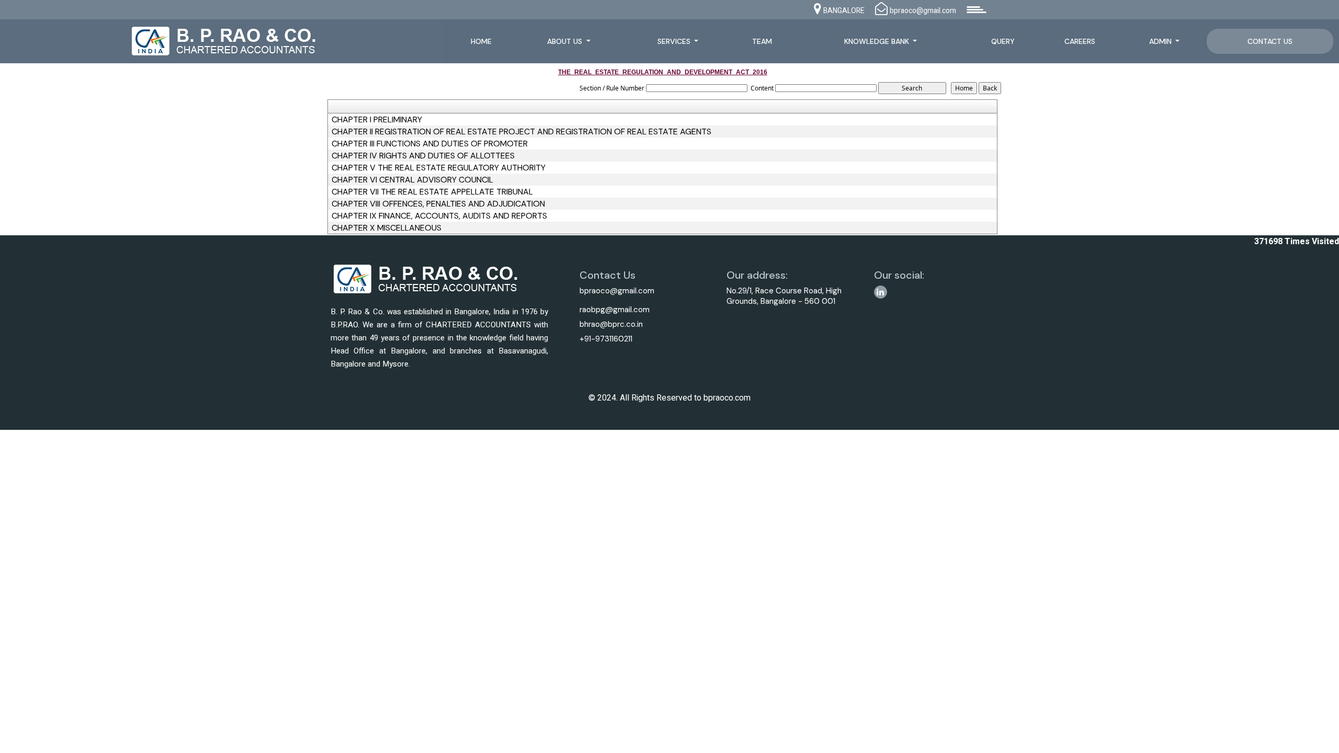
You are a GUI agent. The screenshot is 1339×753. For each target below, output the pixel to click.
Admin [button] (1161, 41)
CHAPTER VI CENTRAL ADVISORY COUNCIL (412, 180)
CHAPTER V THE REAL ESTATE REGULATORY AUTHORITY (439, 168)
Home (481, 41)
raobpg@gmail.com (615, 309)
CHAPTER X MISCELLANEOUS (386, 228)
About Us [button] (565, 41)
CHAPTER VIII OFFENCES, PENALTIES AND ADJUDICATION (438, 204)
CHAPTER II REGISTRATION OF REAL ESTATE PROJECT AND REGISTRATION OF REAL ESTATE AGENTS (521, 132)
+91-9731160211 (606, 339)
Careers (1079, 41)
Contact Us (1269, 41)
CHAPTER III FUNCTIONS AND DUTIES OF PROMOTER (430, 144)
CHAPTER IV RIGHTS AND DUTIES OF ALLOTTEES (423, 156)
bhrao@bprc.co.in (611, 324)
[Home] (233, 40)
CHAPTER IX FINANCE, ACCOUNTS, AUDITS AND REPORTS (439, 216)
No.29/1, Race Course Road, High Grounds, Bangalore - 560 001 (784, 296)
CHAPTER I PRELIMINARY (377, 120)
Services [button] (675, 41)
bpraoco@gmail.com (617, 291)
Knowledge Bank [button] (877, 41)
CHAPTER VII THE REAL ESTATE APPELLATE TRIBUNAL (432, 192)
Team (762, 41)
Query (1003, 41)
